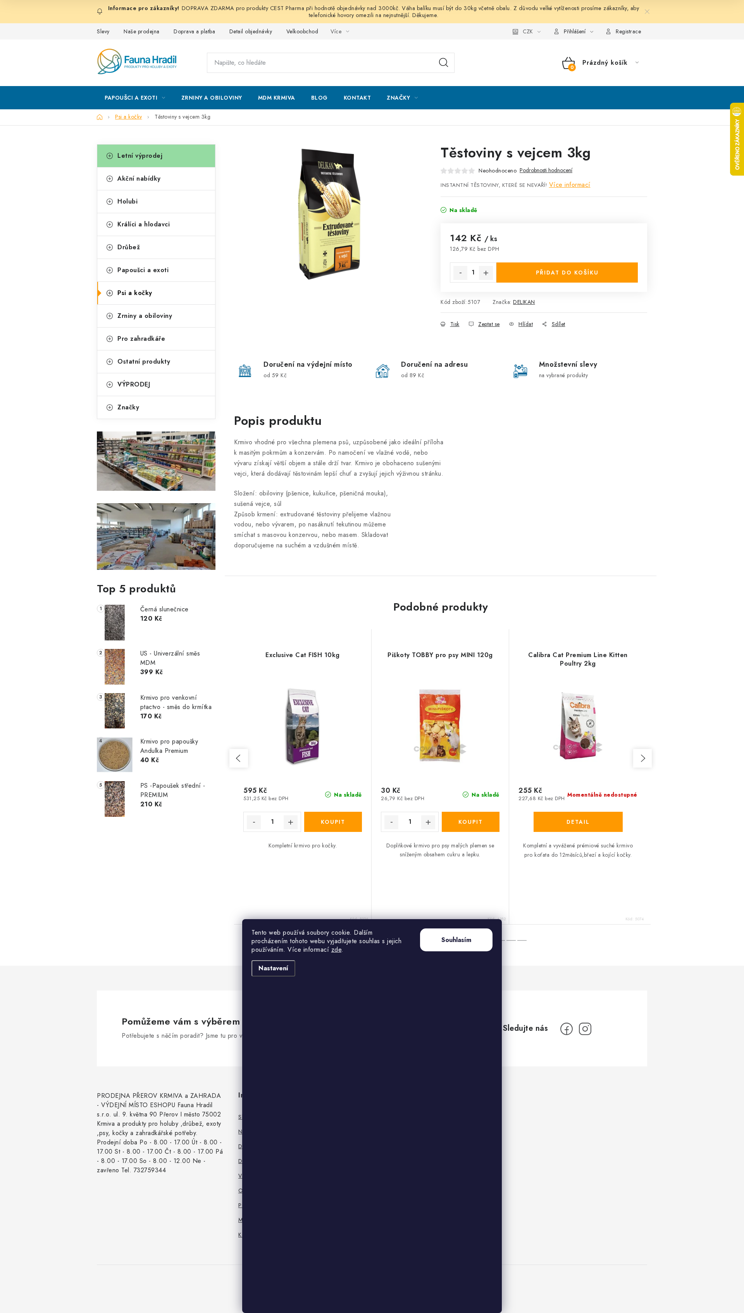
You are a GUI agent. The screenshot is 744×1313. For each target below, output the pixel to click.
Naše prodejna (142, 31)
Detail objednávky (250, 31)
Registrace (628, 31)
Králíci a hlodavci (143, 224)
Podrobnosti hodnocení (546, 170)
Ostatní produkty (143, 361)
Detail (578, 822)
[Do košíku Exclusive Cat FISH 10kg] (333, 822)
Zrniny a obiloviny (144, 315)
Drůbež (128, 247)
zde (336, 949)
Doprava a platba (194, 31)
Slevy (103, 31)
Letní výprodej (139, 155)
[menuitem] (135, 97)
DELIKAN (524, 302)
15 (522, 940)
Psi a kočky (134, 292)
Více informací (570, 184)
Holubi (127, 201)
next (642, 758)
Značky (128, 407)
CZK (527, 31)
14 (511, 940)
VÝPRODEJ (133, 384)
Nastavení (273, 968)
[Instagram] (585, 1029)
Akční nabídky (139, 178)
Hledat (444, 63)
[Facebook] (566, 1029)
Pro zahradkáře (141, 338)
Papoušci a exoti (143, 270)
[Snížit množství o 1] (460, 273)
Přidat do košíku (567, 272)
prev (238, 758)
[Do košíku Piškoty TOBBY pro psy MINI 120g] (470, 822)
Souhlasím (456, 939)
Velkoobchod (302, 31)
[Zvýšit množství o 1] (486, 273)
